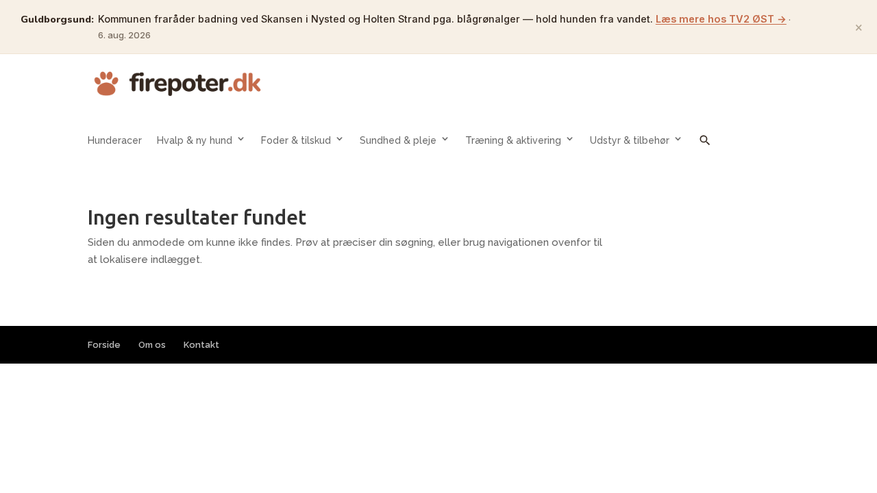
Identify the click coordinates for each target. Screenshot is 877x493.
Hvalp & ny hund (194, 140)
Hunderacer (115, 140)
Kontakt (201, 345)
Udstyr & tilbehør (629, 140)
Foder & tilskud (296, 140)
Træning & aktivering (513, 140)
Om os (152, 345)
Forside (104, 345)
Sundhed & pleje (398, 140)
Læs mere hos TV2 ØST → (721, 19)
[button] (705, 150)
